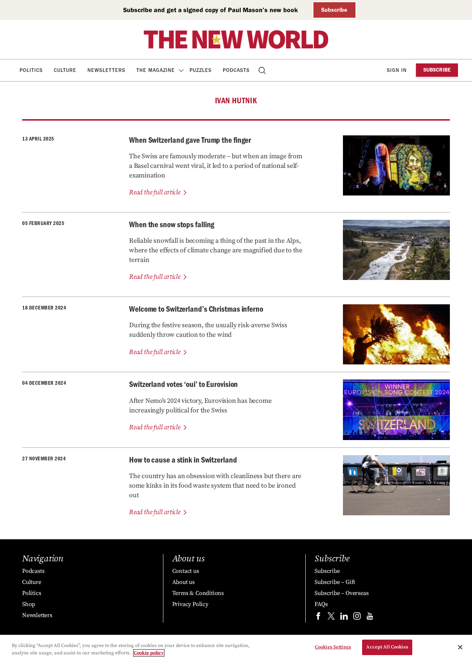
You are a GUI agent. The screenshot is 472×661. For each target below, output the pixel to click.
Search (262, 70)
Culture (65, 70)
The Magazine (155, 70)
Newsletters (106, 70)
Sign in (397, 70)
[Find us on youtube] (370, 617)
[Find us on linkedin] (344, 617)
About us (183, 582)
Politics (31, 70)
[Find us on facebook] (318, 617)
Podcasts (236, 70)
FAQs (321, 604)
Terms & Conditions (198, 593)
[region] (236, 648)
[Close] (460, 647)
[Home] (236, 39)
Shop (28, 604)
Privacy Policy (190, 604)
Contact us (185, 571)
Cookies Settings (333, 647)
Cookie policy (149, 653)
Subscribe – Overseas (341, 593)
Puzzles (201, 70)
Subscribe (334, 9)
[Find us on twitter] (331, 617)
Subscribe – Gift (335, 582)
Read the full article (154, 192)
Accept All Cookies (387, 647)
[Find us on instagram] (357, 617)
